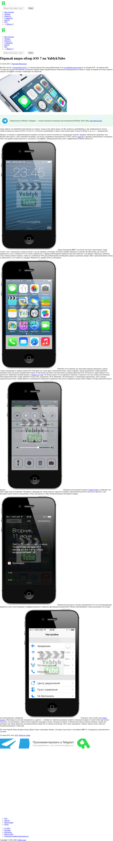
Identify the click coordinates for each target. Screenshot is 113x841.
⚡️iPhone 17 (9, 24)
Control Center (93, 490)
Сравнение (8, 18)
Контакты (8, 832)
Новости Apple (24, 735)
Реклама (7, 830)
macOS (7, 20)
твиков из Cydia (37, 375)
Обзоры (7, 14)
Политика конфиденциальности (16, 836)
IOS (5, 22)
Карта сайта (8, 834)
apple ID (81, 137)
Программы (8, 822)
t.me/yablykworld (95, 121)
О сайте (7, 828)
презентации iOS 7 (20, 67)
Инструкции (9, 12)
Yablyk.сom (22, 840)
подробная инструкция (72, 67)
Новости (7, 16)
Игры (6, 824)
